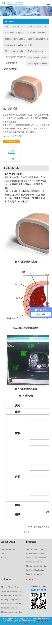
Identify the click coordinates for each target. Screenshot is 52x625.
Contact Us (32, 579)
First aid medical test (37, 32)
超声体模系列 (12, 63)
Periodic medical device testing (12, 595)
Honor (3, 558)
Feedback (11, 141)
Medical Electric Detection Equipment (15, 26)
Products (31, 541)
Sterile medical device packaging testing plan (12, 591)
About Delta (8, 541)
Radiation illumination (38, 39)
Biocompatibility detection (11, 600)
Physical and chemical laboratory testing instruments (38, 57)
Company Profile (8, 549)
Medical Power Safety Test (15, 39)
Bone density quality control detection (15, 45)
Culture (4, 554)
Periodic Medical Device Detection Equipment (38, 26)
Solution (6, 579)
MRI (30, 45)
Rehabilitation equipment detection (12, 604)
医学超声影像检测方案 (16, 57)
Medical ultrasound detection (15, 51)
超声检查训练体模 (41, 527)
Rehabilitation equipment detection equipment (15, 32)
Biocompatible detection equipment (38, 63)
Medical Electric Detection (11, 587)
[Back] (26, 532)
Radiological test (35, 51)
